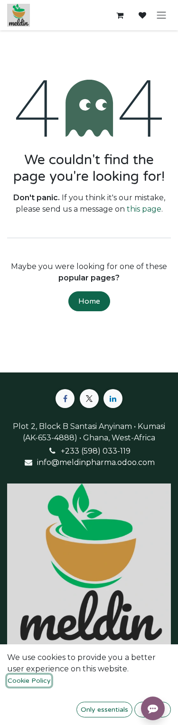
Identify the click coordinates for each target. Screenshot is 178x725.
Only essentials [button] (104, 710)
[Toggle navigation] (161, 15)
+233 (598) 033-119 (96, 450)
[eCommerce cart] (119, 15)
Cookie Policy (29, 681)
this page (144, 209)
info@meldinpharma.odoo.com (96, 462)
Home (89, 301)
